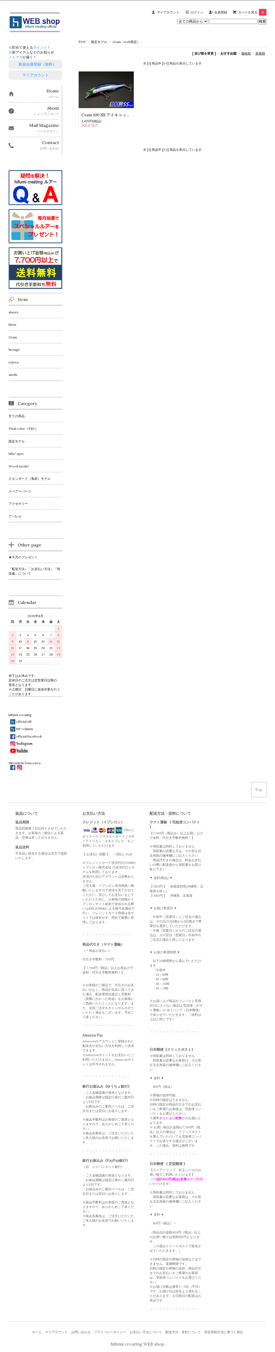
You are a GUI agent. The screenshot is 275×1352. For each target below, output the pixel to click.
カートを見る (251, 12)
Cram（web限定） (126, 42)
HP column (24, 729)
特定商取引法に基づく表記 (223, 1332)
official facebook (29, 736)
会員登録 (220, 12)
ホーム (37, 1332)
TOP (82, 42)
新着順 (260, 53)
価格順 (246, 53)
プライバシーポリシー (110, 1332)
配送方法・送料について (183, 1332)
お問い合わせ (81, 1332)
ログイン (196, 12)
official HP (24, 722)
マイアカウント (168, 12)
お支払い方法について (146, 1332)
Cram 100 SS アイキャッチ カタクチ (114, 114)
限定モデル (99, 42)
